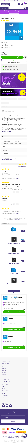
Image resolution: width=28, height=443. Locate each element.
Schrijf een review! (22, 166)
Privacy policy (16, 436)
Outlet (3, 386)
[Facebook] (3, 405)
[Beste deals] (14, 92)
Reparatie (4, 374)
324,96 (23, 309)
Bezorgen (4, 370)
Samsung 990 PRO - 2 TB (9, 341)
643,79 (23, 345)
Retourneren (5, 366)
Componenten (8, 16)
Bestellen (4, 368)
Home (2, 16)
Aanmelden (13, 421)
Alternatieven (4, 102)
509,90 (23, 327)
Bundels (14, 291)
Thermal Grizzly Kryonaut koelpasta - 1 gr (12, 306)
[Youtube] (7, 405)
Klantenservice (6, 361)
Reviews (20, 99)
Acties (3, 388)
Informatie (4, 99)
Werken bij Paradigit (6, 384)
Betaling (4, 372)
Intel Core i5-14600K (8, 301)
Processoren (14, 16)
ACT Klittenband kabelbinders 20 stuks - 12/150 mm (14, 302)
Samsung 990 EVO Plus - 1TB (9, 323)
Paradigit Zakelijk (6, 381)
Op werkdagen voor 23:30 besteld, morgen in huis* (14, 0)
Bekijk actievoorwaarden (14, 13)
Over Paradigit (5, 363)
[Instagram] (10, 405)
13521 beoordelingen (11, 67)
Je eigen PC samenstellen (7, 383)
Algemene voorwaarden (7, 436)
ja (13, 178)
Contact (4, 365)
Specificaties (12, 99)
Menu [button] (5, 8)
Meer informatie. (18, 219)
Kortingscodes (5, 390)
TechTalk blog (5, 395)
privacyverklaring (8, 441)
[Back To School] (14, 80)
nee (17, 178)
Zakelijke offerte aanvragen (14, 62)
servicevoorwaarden (16, 441)
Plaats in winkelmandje (11, 57)
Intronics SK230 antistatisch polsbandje (11, 304)
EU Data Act (4, 400)
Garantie (4, 376)
